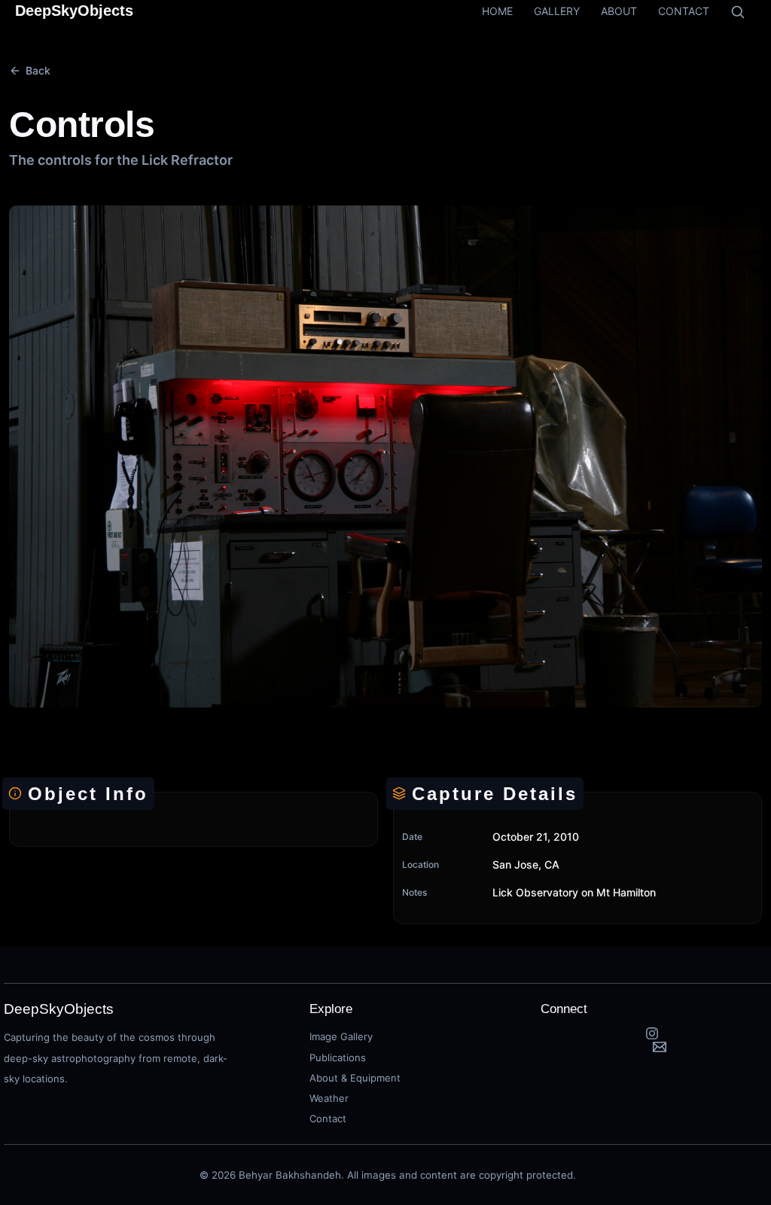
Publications (337, 1057)
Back (38, 70)
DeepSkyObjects (74, 10)
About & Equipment (355, 1078)
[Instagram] (652, 1033)
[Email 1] (659, 1047)
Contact (327, 1118)
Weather (329, 1098)
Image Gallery (341, 1036)
